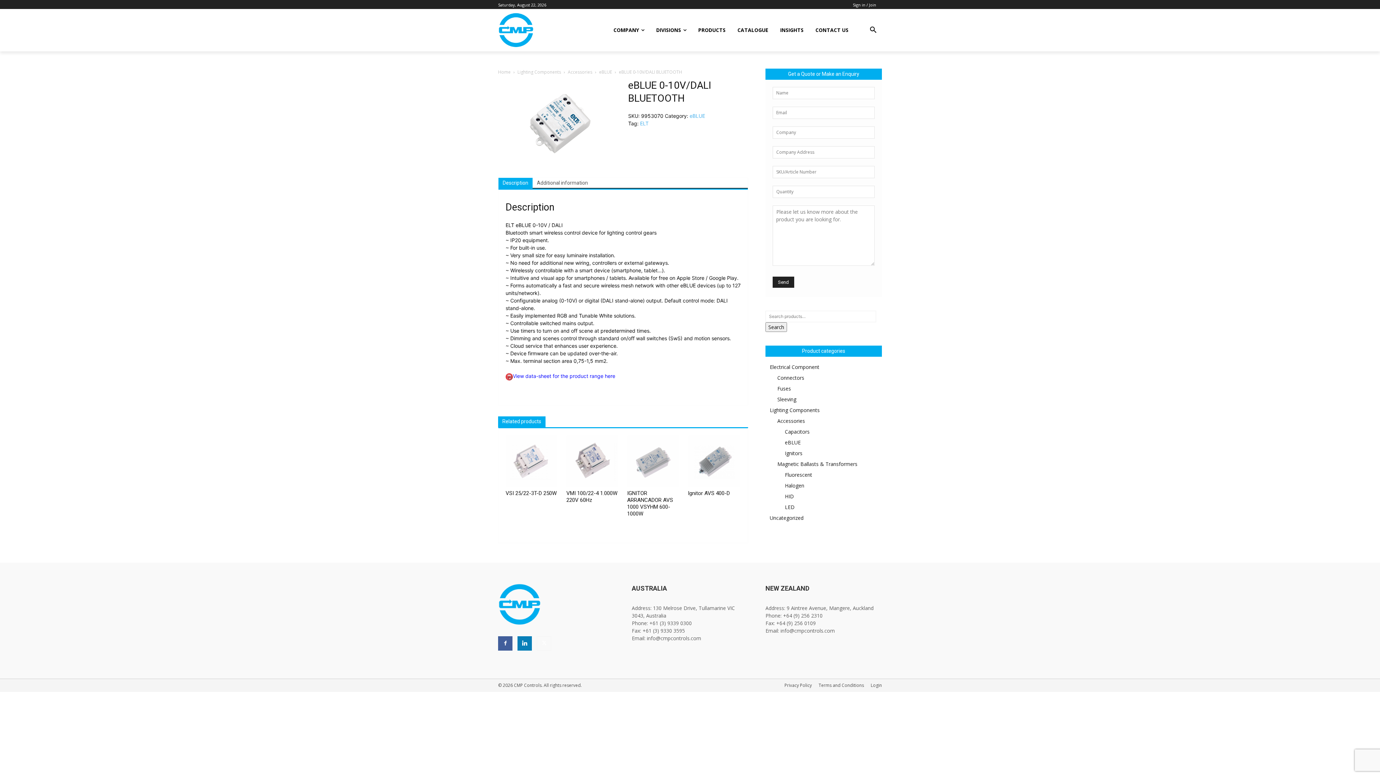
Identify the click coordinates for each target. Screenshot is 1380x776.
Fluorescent (798, 474)
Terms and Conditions (841, 685)
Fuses (784, 388)
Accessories (580, 72)
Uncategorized (787, 517)
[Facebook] (505, 643)
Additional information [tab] (562, 183)
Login (876, 685)
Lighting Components (539, 72)
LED (790, 507)
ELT (644, 123)
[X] (544, 643)
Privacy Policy (798, 685)
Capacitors (797, 431)
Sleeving (786, 399)
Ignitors (793, 453)
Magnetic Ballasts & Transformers (817, 464)
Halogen (794, 485)
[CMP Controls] (540, 30)
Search (776, 327)
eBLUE (605, 72)
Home (504, 72)
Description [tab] (515, 183)
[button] (873, 30)
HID (789, 496)
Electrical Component (794, 367)
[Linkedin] (525, 643)
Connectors (790, 377)
